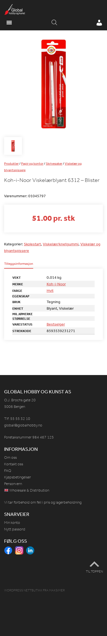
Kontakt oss (13, 464)
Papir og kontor (32, 163)
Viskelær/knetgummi (60, 244)
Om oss (10, 457)
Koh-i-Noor (56, 283)
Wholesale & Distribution (29, 490)
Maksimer (57, 590)
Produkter (11, 163)
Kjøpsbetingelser (17, 477)
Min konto (12, 522)
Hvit (50, 290)
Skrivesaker (54, 163)
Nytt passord (14, 529)
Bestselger (56, 324)
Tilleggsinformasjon (18, 264)
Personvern (13, 483)
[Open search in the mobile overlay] (54, 23)
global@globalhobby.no (23, 425)
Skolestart (32, 244)
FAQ (7, 470)
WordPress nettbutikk (23, 590)
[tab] (18, 265)
